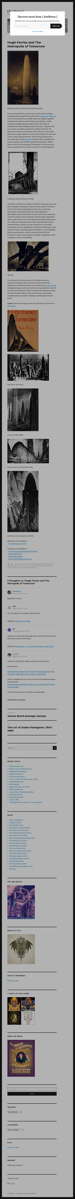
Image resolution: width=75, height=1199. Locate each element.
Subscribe (56, 26)
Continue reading (37, 31)
